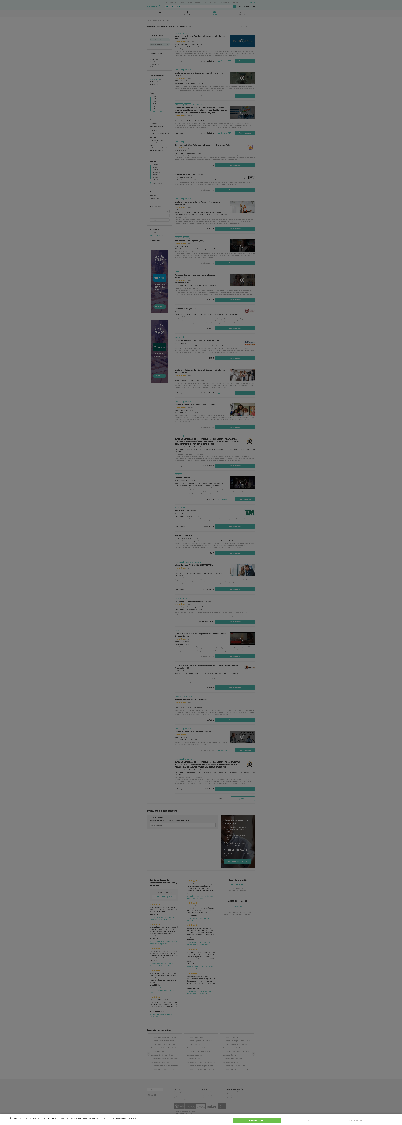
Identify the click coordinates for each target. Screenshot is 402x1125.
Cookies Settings (355, 1120)
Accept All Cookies (256, 1120)
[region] (201, 1119)
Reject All (306, 1120)
